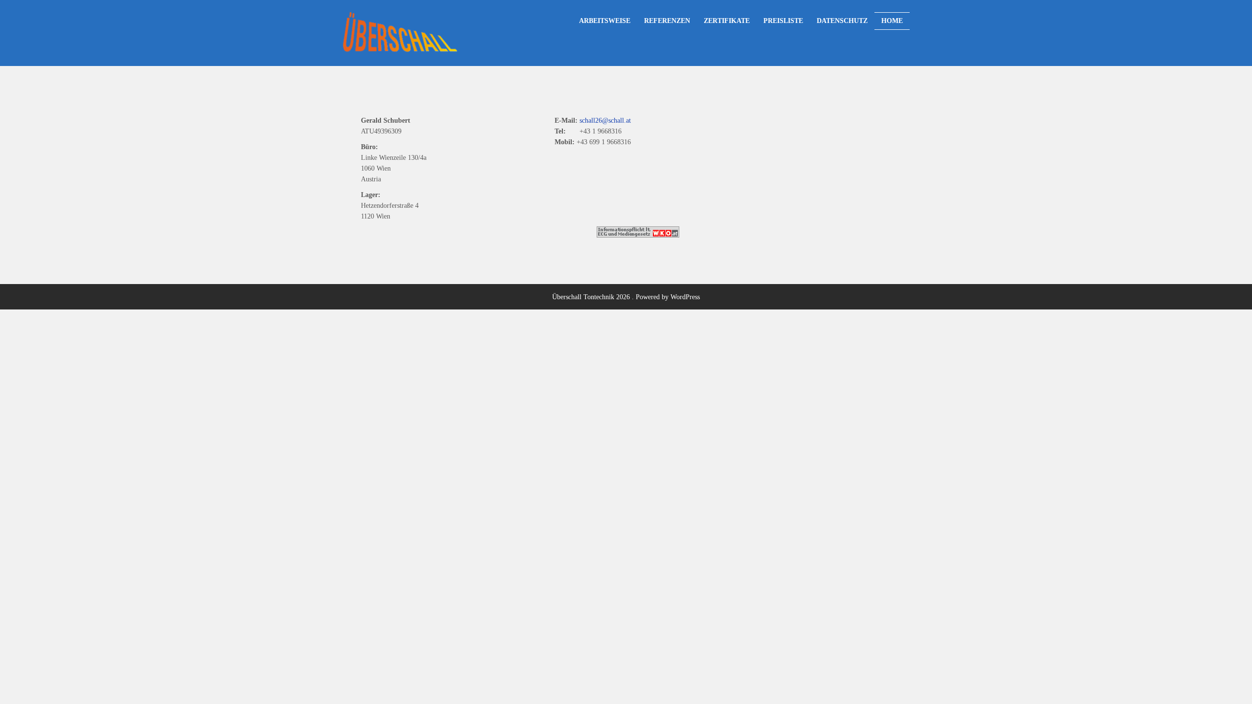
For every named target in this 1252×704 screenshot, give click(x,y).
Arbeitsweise (604, 20)
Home (892, 20)
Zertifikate (727, 20)
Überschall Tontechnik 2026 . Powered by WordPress (626, 296)
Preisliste (783, 20)
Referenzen (667, 20)
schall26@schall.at (605, 120)
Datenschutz (842, 20)
